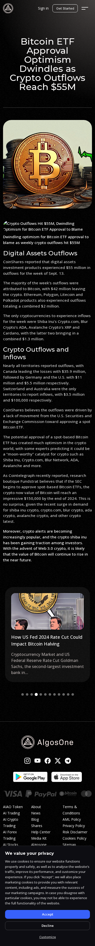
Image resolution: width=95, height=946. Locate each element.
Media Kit (39, 838)
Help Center (40, 832)
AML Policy (72, 819)
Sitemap (69, 844)
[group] (47, 634)
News (36, 813)
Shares (36, 825)
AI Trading (11, 813)
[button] (22, 694)
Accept (47, 914)
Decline (48, 925)
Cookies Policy (74, 838)
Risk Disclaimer (75, 832)
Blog (35, 819)
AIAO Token (13, 806)
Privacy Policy (74, 825)
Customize (47, 937)
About (36, 806)
